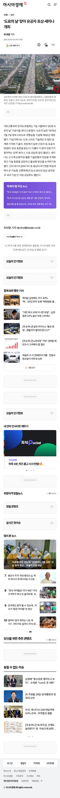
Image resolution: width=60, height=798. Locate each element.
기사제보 (30, 775)
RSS (38, 775)
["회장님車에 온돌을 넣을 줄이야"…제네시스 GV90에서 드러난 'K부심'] (13, 702)
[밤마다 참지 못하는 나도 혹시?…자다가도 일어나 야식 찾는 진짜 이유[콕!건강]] (48, 627)
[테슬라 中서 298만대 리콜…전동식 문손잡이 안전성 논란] (12, 362)
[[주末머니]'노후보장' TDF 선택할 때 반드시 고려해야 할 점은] (12, 348)
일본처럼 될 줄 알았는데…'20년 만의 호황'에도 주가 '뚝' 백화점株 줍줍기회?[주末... (30, 204)
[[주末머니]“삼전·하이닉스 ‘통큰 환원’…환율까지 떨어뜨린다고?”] (12, 333)
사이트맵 (50, 763)
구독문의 (19, 775)
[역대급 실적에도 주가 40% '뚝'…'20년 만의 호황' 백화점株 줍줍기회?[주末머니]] (12, 305)
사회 (6, 15)
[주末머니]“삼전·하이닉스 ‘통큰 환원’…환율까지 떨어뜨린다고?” (38, 328)
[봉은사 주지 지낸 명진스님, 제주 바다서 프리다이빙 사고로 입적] (48, 583)
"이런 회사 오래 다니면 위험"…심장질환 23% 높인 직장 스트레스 (38, 314)
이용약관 (25, 780)
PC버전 (37, 763)
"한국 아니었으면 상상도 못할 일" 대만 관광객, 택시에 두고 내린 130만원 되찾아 (30, 198)
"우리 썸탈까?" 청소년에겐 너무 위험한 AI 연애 (40, 726)
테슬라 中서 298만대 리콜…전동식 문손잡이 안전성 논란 (38, 357)
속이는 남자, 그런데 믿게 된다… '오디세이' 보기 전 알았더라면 (40, 681)
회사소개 (7, 770)
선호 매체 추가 (14, 45)
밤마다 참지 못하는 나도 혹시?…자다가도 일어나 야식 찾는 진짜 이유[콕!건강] (22, 624)
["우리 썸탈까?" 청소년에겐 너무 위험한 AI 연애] (13, 732)
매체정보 (35, 780)
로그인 (10, 763)
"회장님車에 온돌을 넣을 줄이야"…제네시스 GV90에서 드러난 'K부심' (40, 696)
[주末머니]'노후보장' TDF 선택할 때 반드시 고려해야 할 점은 (39, 343)
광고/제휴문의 (20, 770)
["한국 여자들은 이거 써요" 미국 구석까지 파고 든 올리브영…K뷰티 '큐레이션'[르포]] (48, 598)
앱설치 (23, 763)
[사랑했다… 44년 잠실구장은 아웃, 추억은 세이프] (13, 717)
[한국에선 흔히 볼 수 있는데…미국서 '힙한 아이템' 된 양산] (48, 612)
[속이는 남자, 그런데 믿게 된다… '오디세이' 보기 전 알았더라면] (13, 686)
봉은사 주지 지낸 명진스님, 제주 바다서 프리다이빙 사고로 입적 (22, 579)
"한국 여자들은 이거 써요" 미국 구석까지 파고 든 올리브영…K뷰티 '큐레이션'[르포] (30, 192)
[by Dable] (51, 640)
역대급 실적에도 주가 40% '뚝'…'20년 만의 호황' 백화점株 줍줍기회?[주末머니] (39, 300)
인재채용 (32, 770)
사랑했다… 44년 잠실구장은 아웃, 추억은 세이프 (39, 711)
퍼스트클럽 (8, 775)
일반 (12, 15)
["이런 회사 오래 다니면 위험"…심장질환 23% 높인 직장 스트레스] (12, 319)
